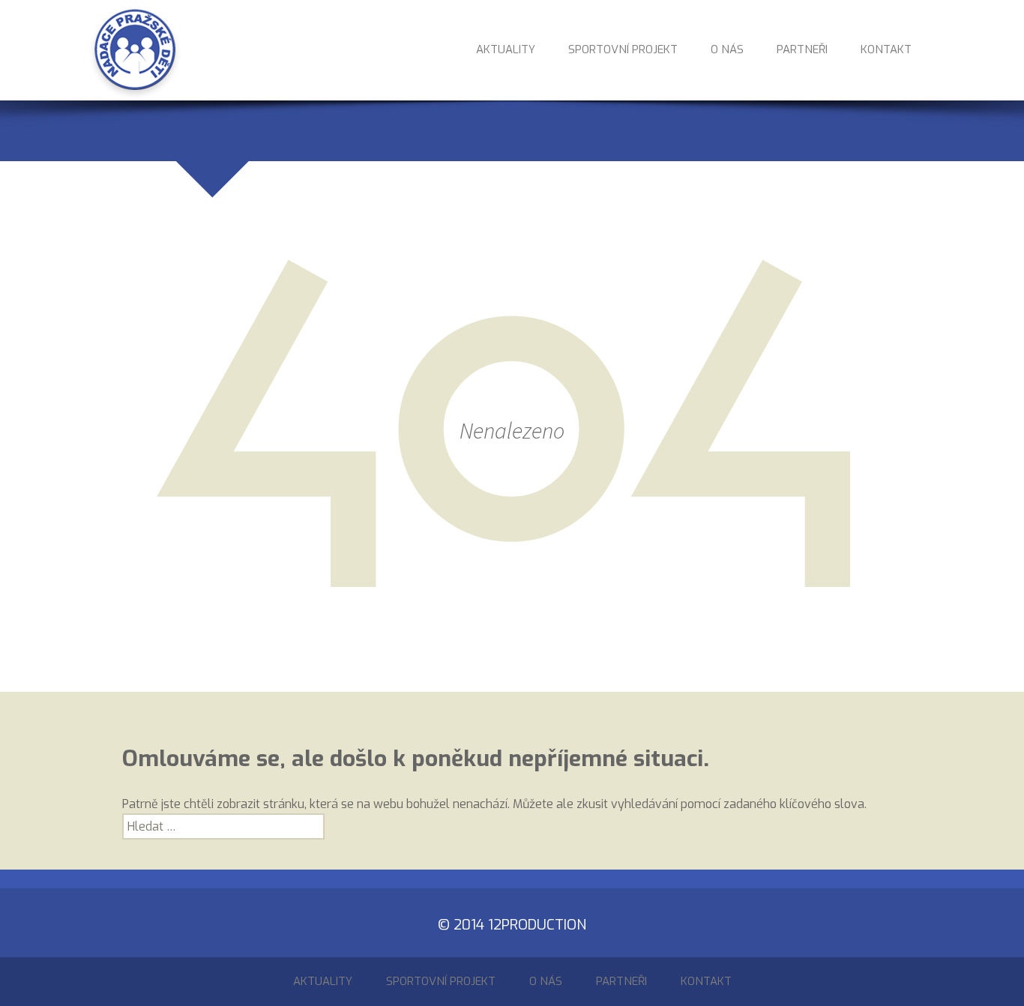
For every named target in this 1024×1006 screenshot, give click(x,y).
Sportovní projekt (623, 50)
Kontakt (886, 50)
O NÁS (727, 50)
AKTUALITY (505, 50)
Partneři (802, 50)
